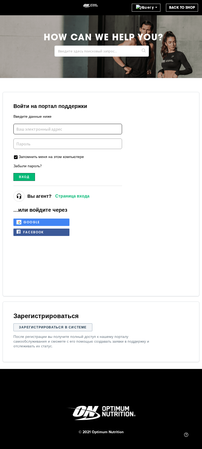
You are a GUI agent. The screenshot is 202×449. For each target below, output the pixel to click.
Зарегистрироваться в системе (53, 327)
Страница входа (72, 196)
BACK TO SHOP (182, 7)
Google (31, 222)
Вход (24, 177)
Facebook (33, 232)
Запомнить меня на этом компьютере (51, 156)
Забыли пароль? (27, 166)
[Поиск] (144, 51)
